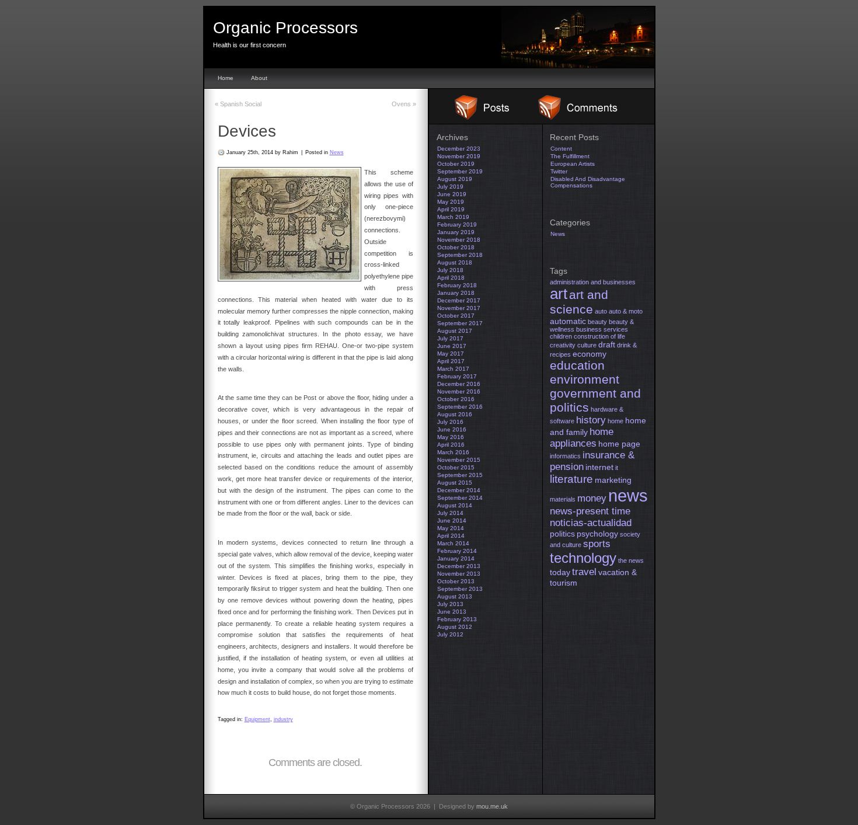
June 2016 (451, 429)
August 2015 (454, 482)
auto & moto (626, 311)
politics (562, 533)
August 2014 (454, 505)
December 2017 (458, 300)
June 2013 (451, 611)
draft (606, 344)
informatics (565, 456)
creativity (563, 345)
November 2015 (458, 460)
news (628, 495)
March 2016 (453, 452)
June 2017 (451, 346)
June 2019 (451, 194)
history (591, 420)
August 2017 (454, 331)
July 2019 (450, 186)
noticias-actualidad (591, 522)
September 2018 (460, 255)
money (591, 498)
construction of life (599, 336)
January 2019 (456, 232)
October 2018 (456, 247)
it (616, 467)
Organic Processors (285, 28)
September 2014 (460, 498)
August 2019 (454, 179)
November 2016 (458, 391)
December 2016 (458, 384)
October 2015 (456, 467)
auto (601, 311)
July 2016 (450, 422)
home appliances (581, 437)
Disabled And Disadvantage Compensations (587, 182)
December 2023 (458, 148)
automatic (568, 321)
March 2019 (453, 217)
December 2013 (458, 566)
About (259, 78)
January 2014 (456, 558)
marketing (613, 480)
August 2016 (454, 414)
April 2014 (451, 535)
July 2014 (450, 513)
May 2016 (450, 437)
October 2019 (456, 164)
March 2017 (453, 368)
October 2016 (456, 399)
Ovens (404, 103)
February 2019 (457, 224)
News (337, 152)
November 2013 (458, 573)
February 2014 (457, 551)
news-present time (590, 511)
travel (584, 571)
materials (563, 499)
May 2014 (450, 528)
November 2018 (458, 239)
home (615, 420)
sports (597, 543)
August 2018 (454, 262)
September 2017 (460, 323)
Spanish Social (238, 103)
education (577, 365)
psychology (597, 533)
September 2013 (460, 589)
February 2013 (457, 619)
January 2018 (456, 293)
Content (561, 148)
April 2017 (451, 361)
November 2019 (458, 156)
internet (599, 467)
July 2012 (450, 634)
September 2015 (460, 475)
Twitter (558, 171)
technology (583, 558)
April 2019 (451, 209)
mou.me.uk (492, 806)
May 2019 (450, 202)
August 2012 (454, 627)
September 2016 (460, 406)
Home (225, 78)
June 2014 (451, 520)
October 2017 (456, 315)
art (558, 294)
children (561, 336)
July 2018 (450, 270)
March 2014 (453, 543)
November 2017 (458, 308)
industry (283, 719)
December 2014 (458, 490)
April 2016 (451, 444)
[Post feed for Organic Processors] (476, 117)
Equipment (257, 719)
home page (619, 443)
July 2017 (450, 338)
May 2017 (450, 353)
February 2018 (457, 285)
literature (571, 479)
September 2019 (460, 171)
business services (602, 329)
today (560, 572)
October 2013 (456, 581)
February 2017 (457, 376)
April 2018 (451, 277)
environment (584, 379)
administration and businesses (593, 282)
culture (587, 345)
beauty (597, 321)
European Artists (572, 164)
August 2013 (454, 596)
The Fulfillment (570, 156)
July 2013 (450, 604)
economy (589, 353)
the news (631, 560)
